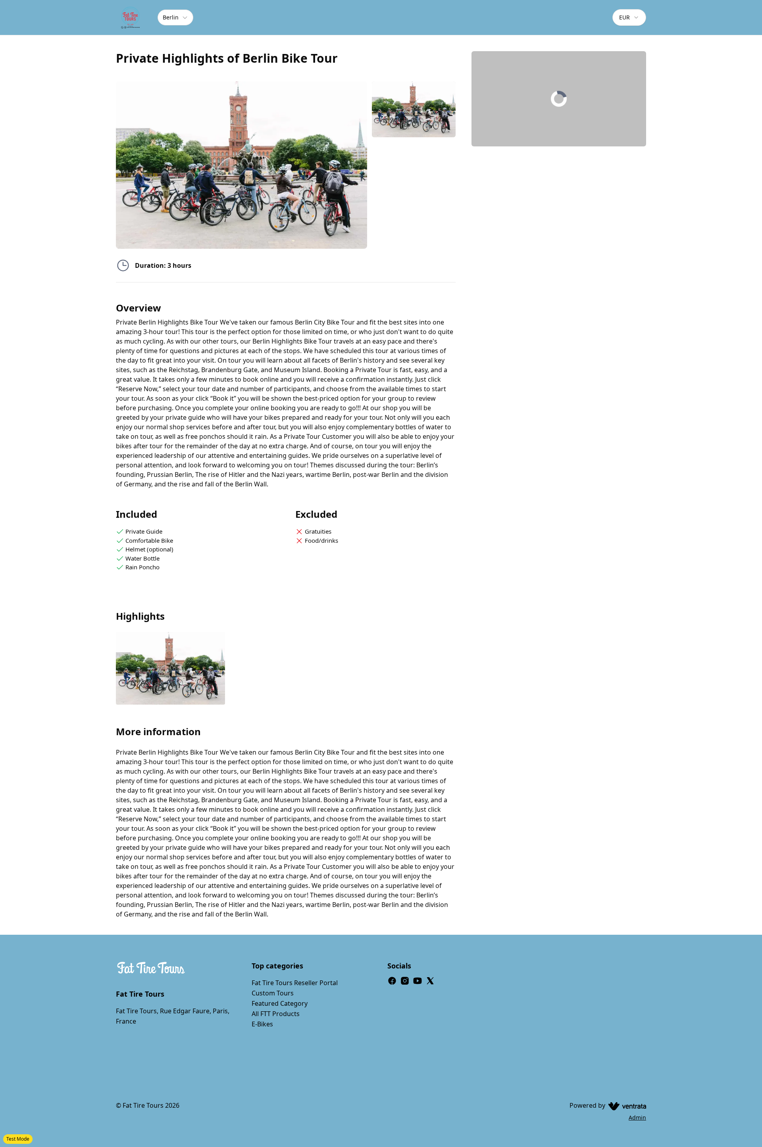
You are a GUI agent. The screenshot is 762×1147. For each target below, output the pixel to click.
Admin (637, 1117)
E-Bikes (262, 1024)
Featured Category (280, 1003)
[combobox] (629, 17)
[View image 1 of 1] (414, 109)
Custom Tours (273, 993)
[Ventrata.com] (625, 1105)
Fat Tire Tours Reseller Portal (295, 982)
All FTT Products (276, 1013)
